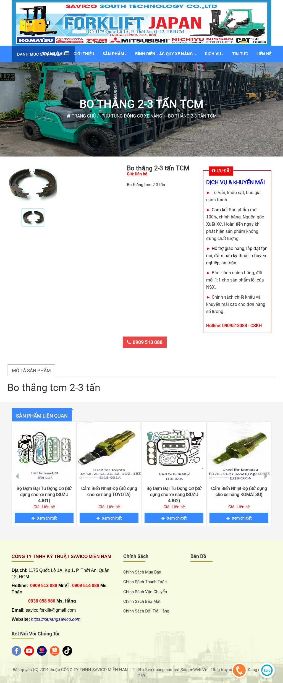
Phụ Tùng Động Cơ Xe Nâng (131, 116)
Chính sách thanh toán (145, 581)
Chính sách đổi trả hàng (146, 611)
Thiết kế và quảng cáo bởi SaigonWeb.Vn (170, 669)
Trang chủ (83, 116)
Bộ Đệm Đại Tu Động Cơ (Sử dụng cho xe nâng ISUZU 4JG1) (44, 494)
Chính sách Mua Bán (142, 572)
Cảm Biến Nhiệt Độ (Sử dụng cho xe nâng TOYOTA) (109, 491)
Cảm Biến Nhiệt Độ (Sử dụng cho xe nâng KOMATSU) (239, 491)
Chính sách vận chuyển (145, 591)
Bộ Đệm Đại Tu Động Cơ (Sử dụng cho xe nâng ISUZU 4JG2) (174, 494)
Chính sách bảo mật (142, 601)
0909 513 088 (148, 342)
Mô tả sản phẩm (31, 370)
